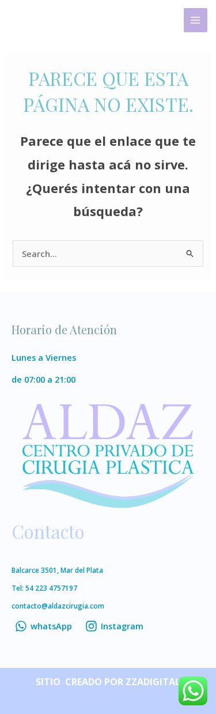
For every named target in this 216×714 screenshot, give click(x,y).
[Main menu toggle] (196, 20)
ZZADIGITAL (153, 681)
